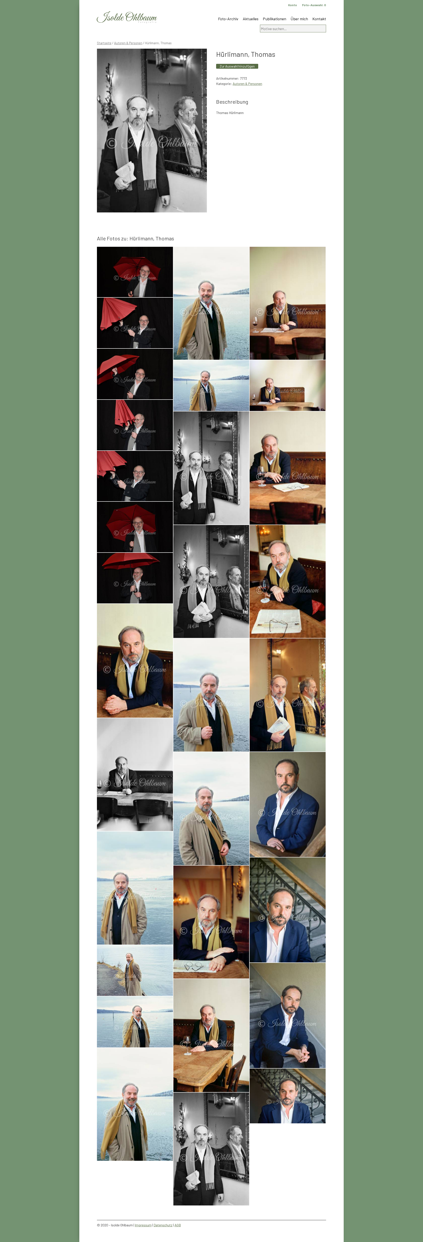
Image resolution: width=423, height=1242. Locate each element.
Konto (292, 5)
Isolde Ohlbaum (126, 18)
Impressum (143, 1225)
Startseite (104, 43)
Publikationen (274, 19)
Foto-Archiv (228, 19)
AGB (177, 1225)
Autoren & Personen (128, 43)
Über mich (299, 19)
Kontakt (319, 19)
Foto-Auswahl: (314, 5)
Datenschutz (163, 1225)
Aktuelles (250, 19)
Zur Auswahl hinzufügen (237, 66)
